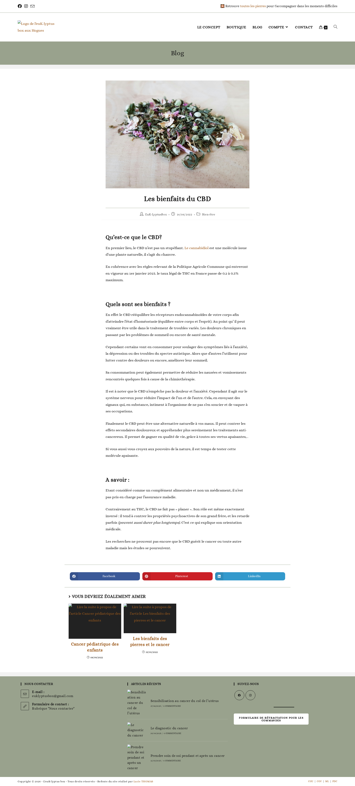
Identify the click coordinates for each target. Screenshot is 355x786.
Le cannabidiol (196, 248)
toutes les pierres (253, 6)
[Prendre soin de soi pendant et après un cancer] (137, 758)
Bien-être (208, 214)
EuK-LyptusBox (156, 214)
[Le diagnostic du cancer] (137, 730)
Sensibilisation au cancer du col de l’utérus (185, 701)
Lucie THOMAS (143, 781)
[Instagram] (26, 6)
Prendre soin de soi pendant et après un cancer (188, 756)
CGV (319, 781)
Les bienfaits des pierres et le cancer (150, 641)
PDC (334, 781)
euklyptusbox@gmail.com (52, 696)
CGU (310, 781)
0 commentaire (172, 706)
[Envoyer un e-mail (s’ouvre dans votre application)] (32, 6)
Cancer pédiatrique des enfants (95, 647)
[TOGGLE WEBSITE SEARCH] (335, 27)
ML (327, 781)
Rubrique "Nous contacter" (53, 708)
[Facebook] (20, 6)
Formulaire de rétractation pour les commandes (271, 719)
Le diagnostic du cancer (169, 728)
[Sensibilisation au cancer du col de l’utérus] (137, 703)
